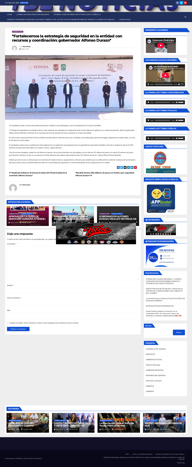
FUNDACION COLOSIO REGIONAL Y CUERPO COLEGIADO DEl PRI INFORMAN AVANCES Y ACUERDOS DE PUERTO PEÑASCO (163, 281)
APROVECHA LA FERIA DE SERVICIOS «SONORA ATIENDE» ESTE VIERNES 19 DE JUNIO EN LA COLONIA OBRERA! (27, 220)
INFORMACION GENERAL (156, 375)
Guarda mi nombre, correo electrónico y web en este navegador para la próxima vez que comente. (44, 323)
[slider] (181, 102)
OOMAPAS (150, 386)
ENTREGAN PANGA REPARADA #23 (160, 306)
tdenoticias (26, 46)
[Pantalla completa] (182, 84)
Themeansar (38, 458)
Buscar (148, 326)
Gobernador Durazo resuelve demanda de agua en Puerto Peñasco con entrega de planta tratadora (72, 220)
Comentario (11, 244)
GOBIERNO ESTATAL (18, 31)
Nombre (10, 285)
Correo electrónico (14, 298)
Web (8, 310)
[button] (185, 17)
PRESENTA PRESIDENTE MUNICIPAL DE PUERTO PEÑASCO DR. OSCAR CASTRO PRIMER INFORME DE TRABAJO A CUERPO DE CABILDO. (61, 19)
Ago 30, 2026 (60, 429)
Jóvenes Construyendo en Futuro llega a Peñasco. (77, 14)
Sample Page (124, 19)
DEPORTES (150, 354)
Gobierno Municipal (153, 365)
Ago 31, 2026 (14, 429)
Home (9, 14)
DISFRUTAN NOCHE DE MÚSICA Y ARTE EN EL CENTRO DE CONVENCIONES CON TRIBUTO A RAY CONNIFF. (164, 291)
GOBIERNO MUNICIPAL (26, 213)
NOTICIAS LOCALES (154, 381)
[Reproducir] (149, 84)
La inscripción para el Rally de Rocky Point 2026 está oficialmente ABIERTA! (117, 426)
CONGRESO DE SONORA (156, 349)
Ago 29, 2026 (151, 429)
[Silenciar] (179, 84)
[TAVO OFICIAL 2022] (96, 233)
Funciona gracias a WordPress (14, 458)
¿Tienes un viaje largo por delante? (32, 14)
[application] (165, 75)
